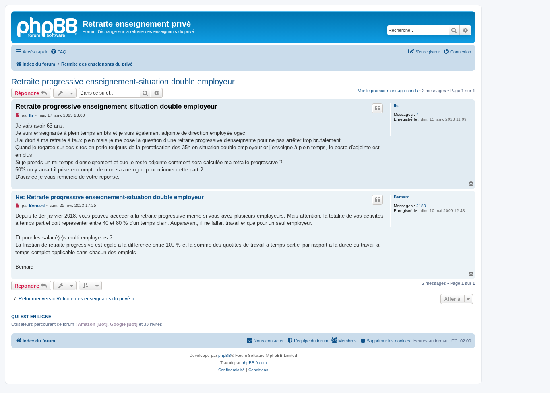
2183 (421, 206)
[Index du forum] (48, 26)
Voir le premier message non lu (388, 90)
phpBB (224, 355)
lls (396, 105)
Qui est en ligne (31, 316)
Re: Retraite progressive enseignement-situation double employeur (109, 196)
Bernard (401, 197)
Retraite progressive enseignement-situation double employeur (123, 81)
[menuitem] (58, 52)
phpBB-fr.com (254, 362)
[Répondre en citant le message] (377, 108)
